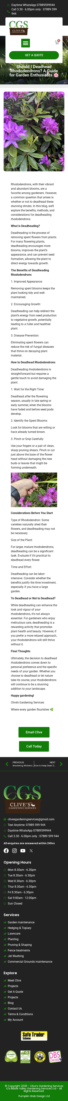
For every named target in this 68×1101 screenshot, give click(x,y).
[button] (25, 43)
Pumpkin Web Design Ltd (34, 1096)
